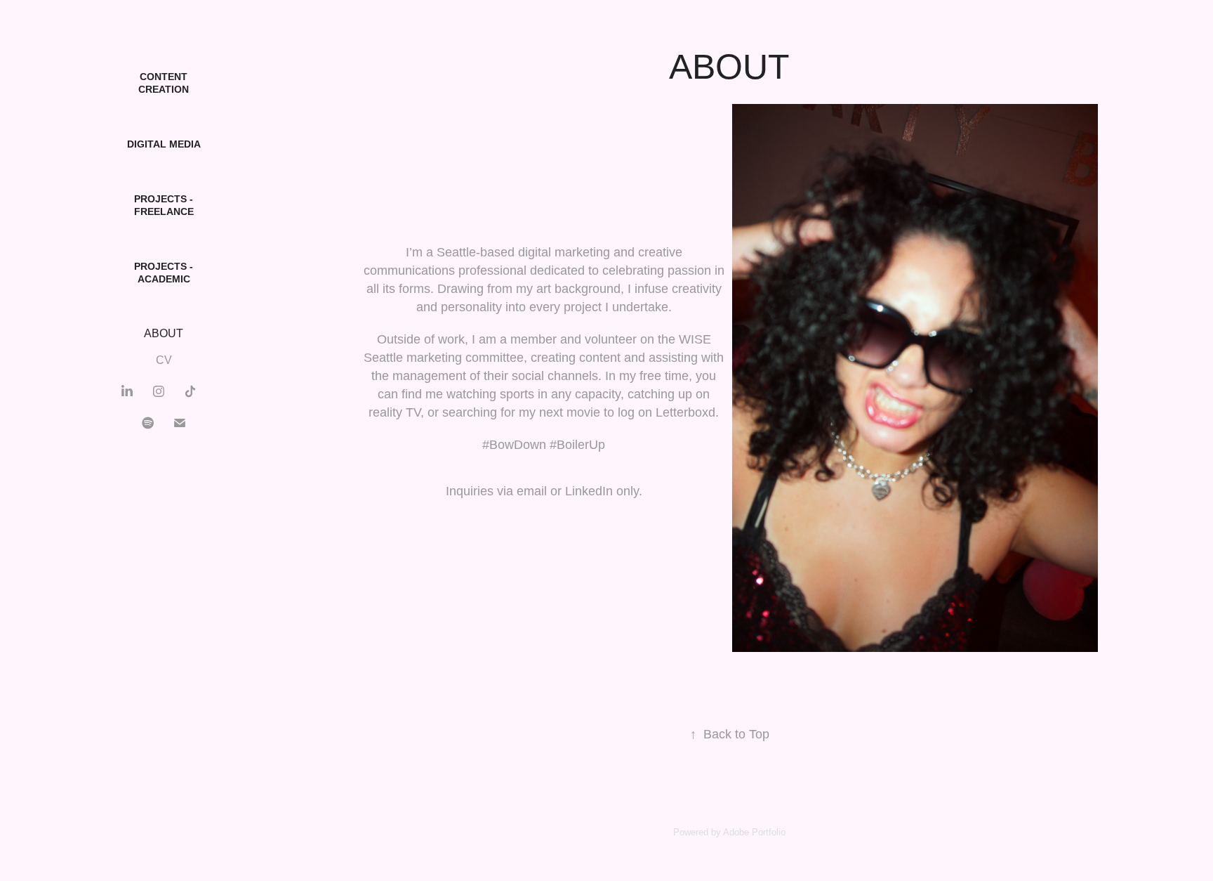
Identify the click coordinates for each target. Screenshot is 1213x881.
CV (164, 360)
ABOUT (163, 333)
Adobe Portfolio (754, 832)
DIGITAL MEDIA (164, 144)
